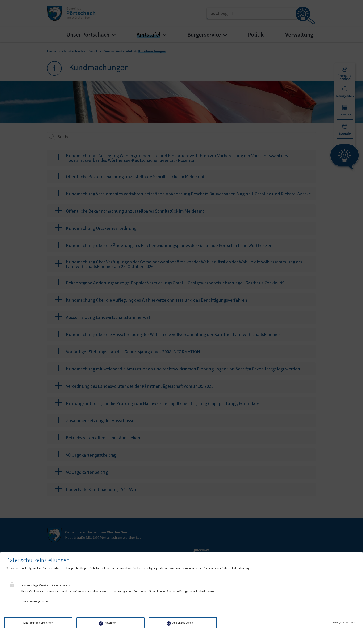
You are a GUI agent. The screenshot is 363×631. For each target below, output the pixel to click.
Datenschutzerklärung (236, 568)
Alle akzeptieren (182, 622)
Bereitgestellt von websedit (346, 622)
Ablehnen (110, 622)
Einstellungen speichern (38, 622)
